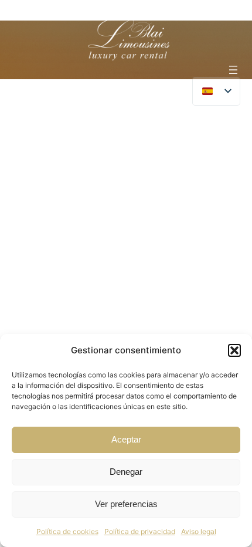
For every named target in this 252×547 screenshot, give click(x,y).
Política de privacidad (139, 531)
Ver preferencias (126, 504)
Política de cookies (67, 531)
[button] (234, 350)
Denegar (126, 472)
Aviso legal (198, 531)
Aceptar (126, 439)
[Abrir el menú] (233, 70)
